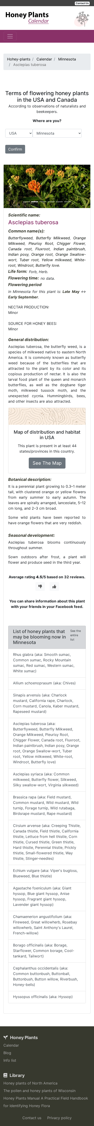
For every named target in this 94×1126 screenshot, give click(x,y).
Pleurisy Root (41, 243)
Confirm (15, 149)
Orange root (42, 254)
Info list (9, 1060)
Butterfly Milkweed (53, 238)
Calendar (11, 1045)
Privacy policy (59, 1118)
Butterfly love (47, 265)
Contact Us (82, 3)
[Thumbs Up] (54, 586)
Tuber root (29, 260)
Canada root (20, 249)
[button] (10, 186)
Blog (7, 1052)
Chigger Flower (71, 243)
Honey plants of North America (30, 1083)
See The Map (47, 463)
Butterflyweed (20, 238)
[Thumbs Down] (40, 586)
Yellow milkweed (56, 260)
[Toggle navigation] (10, 36)
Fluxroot (42, 249)
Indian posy (18, 254)
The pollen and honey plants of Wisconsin (39, 1090)
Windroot (26, 265)
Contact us (31, 1118)
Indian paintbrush (69, 249)
